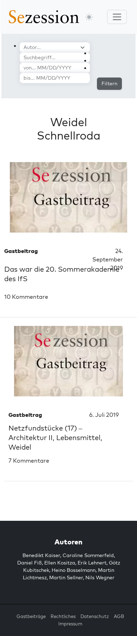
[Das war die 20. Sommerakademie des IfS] (68, 197)
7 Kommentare (28, 460)
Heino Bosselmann (74, 570)
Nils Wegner (100, 577)
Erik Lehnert (92, 563)
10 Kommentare (26, 296)
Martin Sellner (66, 577)
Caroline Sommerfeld (88, 555)
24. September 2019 (107, 259)
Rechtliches (63, 616)
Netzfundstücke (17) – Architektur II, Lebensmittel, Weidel (55, 437)
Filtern (109, 83)
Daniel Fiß (29, 563)
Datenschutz (94, 616)
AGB (119, 616)
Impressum (70, 623)
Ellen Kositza (59, 563)
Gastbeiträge (31, 616)
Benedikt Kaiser (41, 555)
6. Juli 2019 (104, 414)
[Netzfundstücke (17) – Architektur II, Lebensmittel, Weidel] (68, 361)
